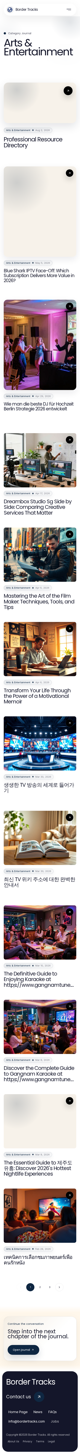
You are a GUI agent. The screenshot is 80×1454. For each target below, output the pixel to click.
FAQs (52, 1412)
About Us (13, 1441)
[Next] (59, 1287)
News (37, 1412)
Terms (40, 1441)
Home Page (18, 1412)
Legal (51, 1441)
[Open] (68, 9)
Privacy (27, 1441)
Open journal (21, 1350)
